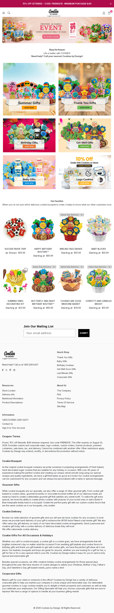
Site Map (61, 406)
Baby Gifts (62, 361)
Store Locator (9, 390)
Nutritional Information (12, 398)
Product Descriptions (12, 402)
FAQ (59, 394)
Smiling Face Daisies (71, 249)
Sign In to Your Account (13, 428)
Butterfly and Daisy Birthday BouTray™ (43, 302)
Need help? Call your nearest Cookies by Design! (57, 56)
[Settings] (103, 13)
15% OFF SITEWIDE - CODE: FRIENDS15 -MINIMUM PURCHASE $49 (57, 4)
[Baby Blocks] (99, 228)
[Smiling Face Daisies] (71, 228)
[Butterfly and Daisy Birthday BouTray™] (43, 280)
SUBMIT (84, 333)
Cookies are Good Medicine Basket (71, 302)
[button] (109, 13)
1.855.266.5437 (31, 364)
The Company (64, 390)
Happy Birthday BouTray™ (43, 250)
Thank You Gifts (64, 357)
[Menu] (3, 12)
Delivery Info (8, 394)
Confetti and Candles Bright (99, 302)
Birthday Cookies (65, 365)
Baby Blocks (98, 249)
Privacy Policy (64, 398)
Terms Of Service (65, 402)
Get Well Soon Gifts (66, 369)
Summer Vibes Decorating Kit (15, 302)
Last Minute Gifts (65, 373)
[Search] (9, 12)
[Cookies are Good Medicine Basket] (71, 280)
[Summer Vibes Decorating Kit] (15, 280)
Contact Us (7, 424)
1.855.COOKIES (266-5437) (15, 420)
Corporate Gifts (64, 377)
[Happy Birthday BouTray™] (43, 228)
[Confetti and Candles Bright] (99, 280)
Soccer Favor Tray (15, 249)
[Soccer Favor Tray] (15, 228)
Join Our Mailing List (38, 326)
